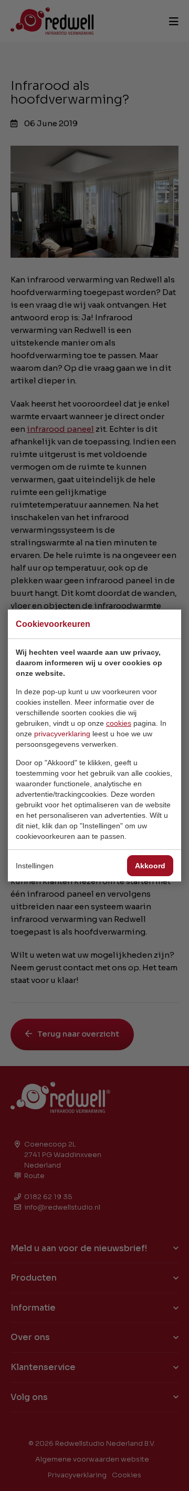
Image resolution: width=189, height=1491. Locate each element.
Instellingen (35, 865)
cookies (118, 723)
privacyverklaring (62, 733)
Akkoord (150, 865)
